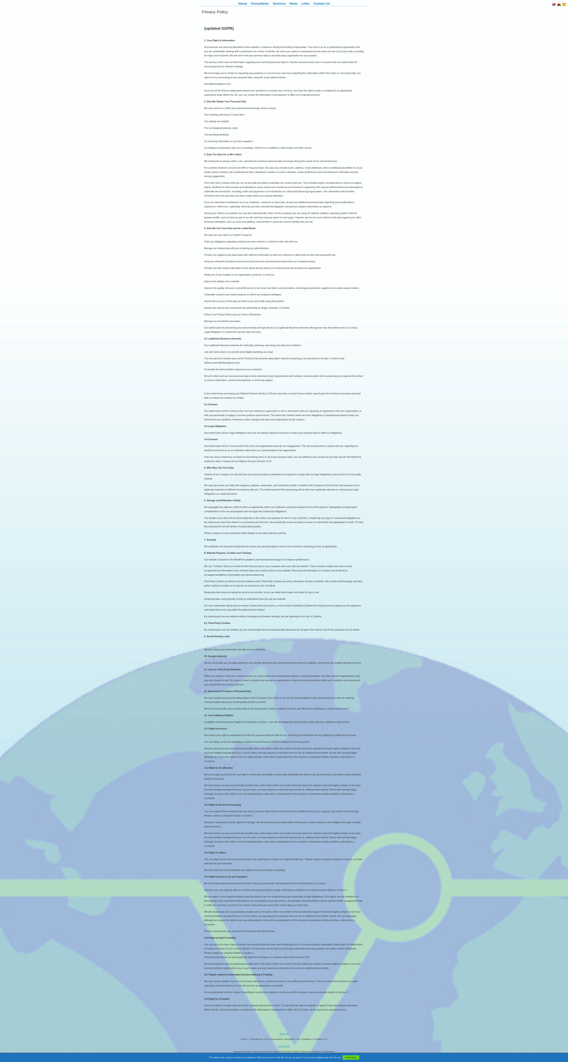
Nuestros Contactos (311, 1051)
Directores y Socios (263, 1051)
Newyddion (290, 1039)
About (242, 3)
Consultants (260, 3)
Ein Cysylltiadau (304, 1039)
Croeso (244, 1039)
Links (305, 3)
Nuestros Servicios (282, 1051)
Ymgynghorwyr (256, 1039)
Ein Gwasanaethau (274, 1039)
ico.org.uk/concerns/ (309, 95)
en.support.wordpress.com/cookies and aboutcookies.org (234, 575)
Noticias (296, 1051)
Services (279, 3)
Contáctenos (328, 1051)
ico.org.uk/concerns (335, 1009)
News (293, 3)
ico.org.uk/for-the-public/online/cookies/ (244, 610)
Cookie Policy (351, 1057)
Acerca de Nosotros (243, 1051)
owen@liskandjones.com (217, 84)
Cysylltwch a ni (320, 1039)
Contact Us (321, 3)
